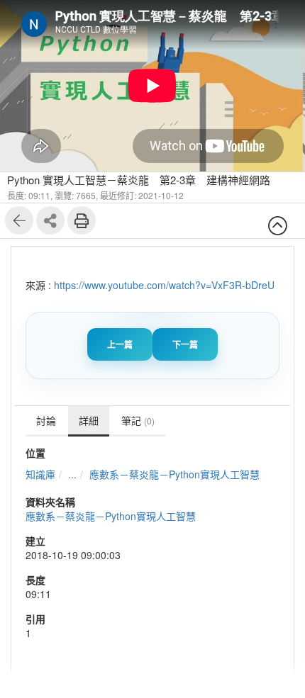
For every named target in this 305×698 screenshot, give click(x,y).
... (72, 474)
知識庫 (40, 474)
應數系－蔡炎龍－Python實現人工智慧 (174, 474)
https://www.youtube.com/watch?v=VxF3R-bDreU (164, 285)
